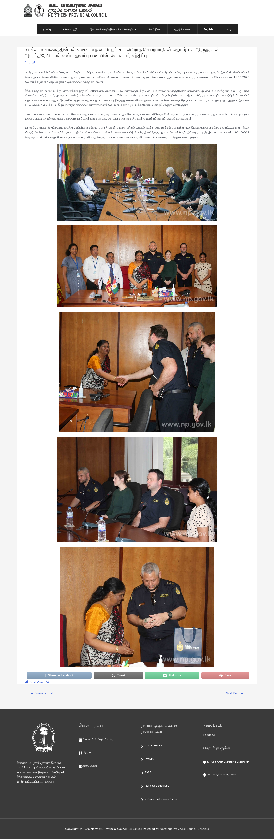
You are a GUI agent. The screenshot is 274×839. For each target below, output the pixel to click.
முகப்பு (47, 29)
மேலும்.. (49, 781)
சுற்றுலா (87, 752)
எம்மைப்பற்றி (70, 29)
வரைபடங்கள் (90, 765)
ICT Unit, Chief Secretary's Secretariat (228, 761)
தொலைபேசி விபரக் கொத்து (98, 739)
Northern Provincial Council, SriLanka (184, 829)
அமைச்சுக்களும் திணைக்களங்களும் (111, 29)
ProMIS (149, 759)
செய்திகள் (155, 29)
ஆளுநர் (31, 62)
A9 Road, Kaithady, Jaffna (222, 774)
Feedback (209, 735)
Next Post (234, 693)
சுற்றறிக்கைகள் (182, 29)
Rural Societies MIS (157, 785)
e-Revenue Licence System (162, 799)
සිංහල (228, 29)
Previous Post (42, 693)
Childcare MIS (153, 745)
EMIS (148, 772)
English (208, 29)
